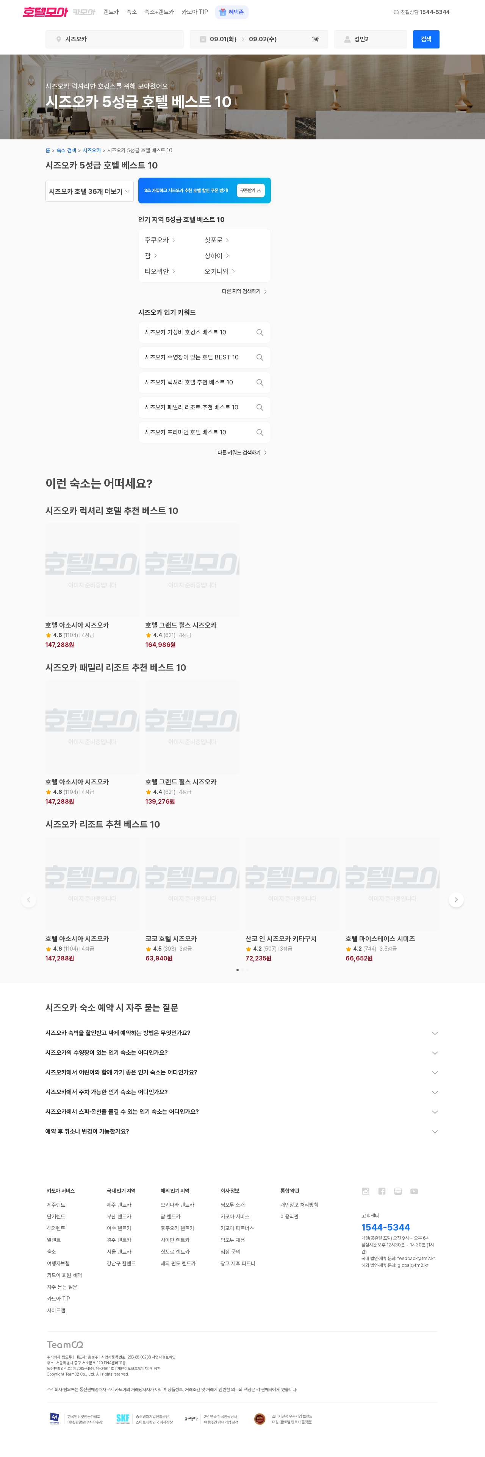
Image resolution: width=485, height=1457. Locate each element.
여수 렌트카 (119, 1228)
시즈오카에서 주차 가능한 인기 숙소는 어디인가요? (106, 1092)
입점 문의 (230, 1252)
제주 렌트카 (119, 1205)
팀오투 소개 (233, 1205)
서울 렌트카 (119, 1252)
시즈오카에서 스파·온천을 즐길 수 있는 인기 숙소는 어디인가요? (122, 1111)
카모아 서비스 (235, 1216)
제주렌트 (56, 1205)
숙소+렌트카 (159, 12)
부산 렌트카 (119, 1216)
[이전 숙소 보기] (28, 899)
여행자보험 (58, 1263)
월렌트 (54, 1240)
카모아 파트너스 (237, 1228)
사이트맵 (56, 1310)
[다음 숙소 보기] (456, 899)
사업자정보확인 (164, 1357)
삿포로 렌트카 (175, 1252)
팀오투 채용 (233, 1240)
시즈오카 (92, 150)
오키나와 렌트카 (177, 1205)
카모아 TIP (195, 12)
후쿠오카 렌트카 (177, 1228)
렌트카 (111, 12)
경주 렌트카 (119, 1240)
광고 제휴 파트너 (238, 1263)
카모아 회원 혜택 (64, 1275)
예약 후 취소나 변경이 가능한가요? (87, 1131)
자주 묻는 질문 (62, 1287)
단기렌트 (56, 1216)
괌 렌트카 (170, 1216)
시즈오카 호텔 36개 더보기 (86, 191)
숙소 (132, 12)
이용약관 (289, 1216)
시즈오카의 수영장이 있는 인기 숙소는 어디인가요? (106, 1052)
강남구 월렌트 (121, 1263)
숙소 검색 (66, 150)
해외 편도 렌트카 (178, 1263)
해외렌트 (56, 1228)
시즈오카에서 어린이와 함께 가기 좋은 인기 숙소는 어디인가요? (121, 1072)
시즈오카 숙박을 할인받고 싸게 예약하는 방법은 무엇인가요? (118, 1033)
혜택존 (236, 12)
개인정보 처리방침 (299, 1205)
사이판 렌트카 (175, 1240)
